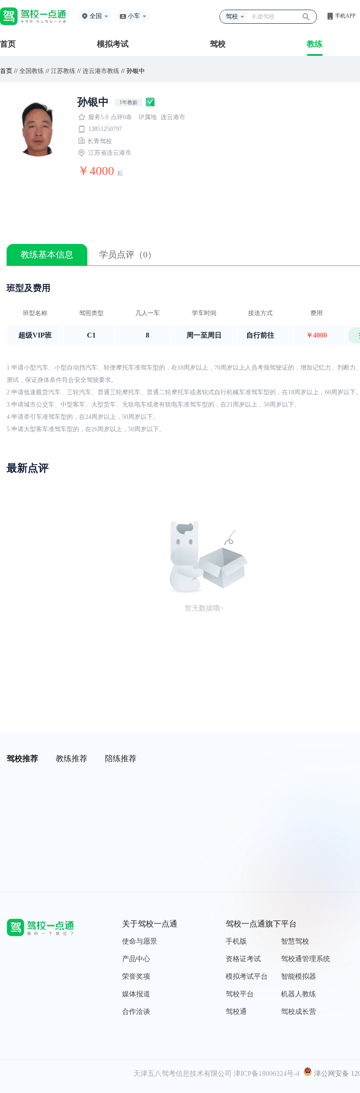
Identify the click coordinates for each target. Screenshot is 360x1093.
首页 (8, 44)
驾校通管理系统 (305, 958)
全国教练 (31, 71)
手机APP (345, 16)
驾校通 (236, 1011)
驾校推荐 (22, 758)
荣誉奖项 (136, 976)
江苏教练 (63, 71)
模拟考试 (113, 44)
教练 (315, 44)
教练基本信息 (47, 254)
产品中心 (136, 958)
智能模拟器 (298, 976)
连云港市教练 (101, 71)
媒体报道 (136, 994)
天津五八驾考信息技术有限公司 (182, 1073)
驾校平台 (240, 994)
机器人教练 (298, 994)
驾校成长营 (298, 1011)
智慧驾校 (295, 941)
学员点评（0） (127, 254)
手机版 (236, 941)
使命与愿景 (139, 941)
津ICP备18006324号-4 (266, 1073)
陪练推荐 (121, 758)
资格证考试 (243, 958)
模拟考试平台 (247, 976)
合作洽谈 (136, 1011)
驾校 (218, 44)
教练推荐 (71, 758)
